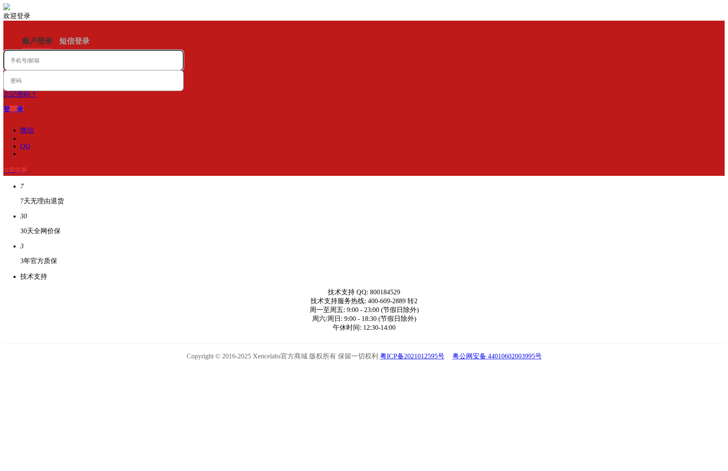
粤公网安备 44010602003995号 (497, 356)
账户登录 (37, 41)
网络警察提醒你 (364, 374)
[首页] (6, 7)
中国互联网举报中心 (459, 374)
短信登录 (74, 41)
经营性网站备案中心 (269, 374)
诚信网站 (412, 374)
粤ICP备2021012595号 (412, 356)
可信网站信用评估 (316, 374)
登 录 (13, 109)
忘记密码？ (20, 94)
